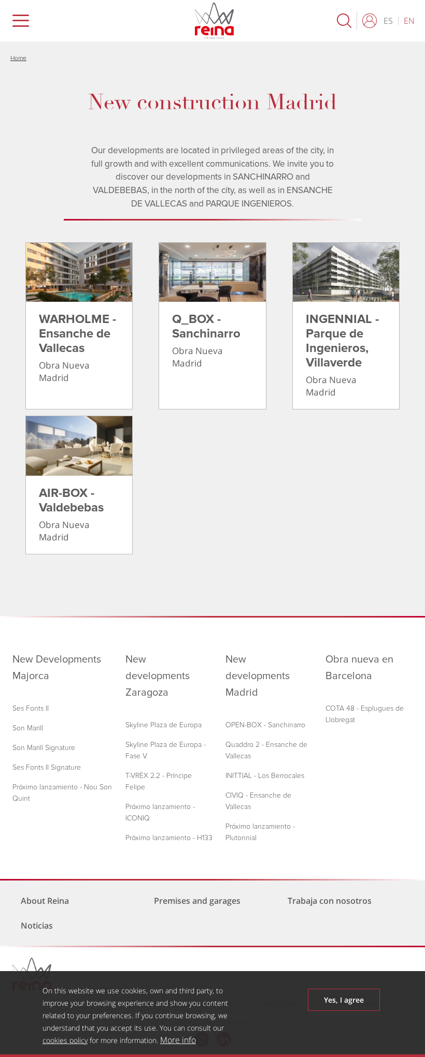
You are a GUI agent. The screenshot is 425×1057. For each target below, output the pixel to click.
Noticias (37, 925)
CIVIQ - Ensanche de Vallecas (258, 801)
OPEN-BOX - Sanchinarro (265, 725)
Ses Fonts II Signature (46, 767)
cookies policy (65, 1040)
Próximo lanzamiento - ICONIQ (160, 812)
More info (178, 1040)
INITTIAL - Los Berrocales (264, 775)
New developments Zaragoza (157, 676)
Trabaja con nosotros (330, 900)
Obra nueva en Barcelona (359, 667)
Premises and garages (197, 900)
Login (371, 20)
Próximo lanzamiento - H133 (168, 837)
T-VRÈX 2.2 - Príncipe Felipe (158, 781)
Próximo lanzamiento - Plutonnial (260, 832)
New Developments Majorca (56, 667)
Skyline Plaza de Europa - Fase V (165, 750)
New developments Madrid (257, 676)
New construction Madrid (212, 102)
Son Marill (27, 728)
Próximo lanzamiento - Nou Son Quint (62, 793)
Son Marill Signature (43, 747)
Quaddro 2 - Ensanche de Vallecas (266, 750)
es (388, 20)
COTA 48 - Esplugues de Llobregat (364, 714)
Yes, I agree (344, 1000)
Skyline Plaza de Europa (163, 725)
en (409, 20)
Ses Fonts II (30, 708)
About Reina (45, 900)
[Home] (200, 20)
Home (18, 58)
